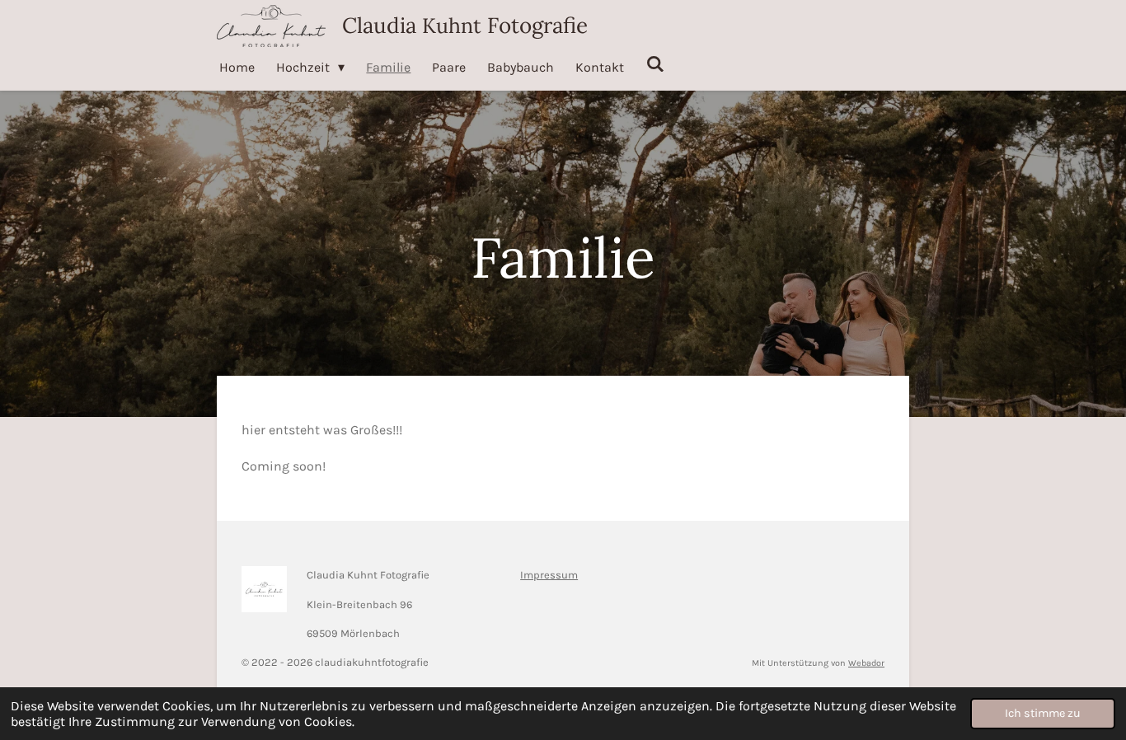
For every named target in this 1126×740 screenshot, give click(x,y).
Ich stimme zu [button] (1043, 713)
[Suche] (654, 64)
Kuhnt (465, 25)
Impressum (549, 575)
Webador (866, 663)
